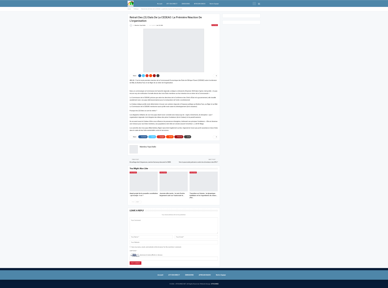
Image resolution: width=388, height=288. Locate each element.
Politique (214, 25)
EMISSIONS (186, 4)
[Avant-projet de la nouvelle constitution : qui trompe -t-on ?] (144, 181)
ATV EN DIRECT (172, 4)
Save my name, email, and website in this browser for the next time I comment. (156, 247)
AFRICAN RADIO (199, 4)
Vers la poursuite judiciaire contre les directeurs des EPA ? (198, 162)
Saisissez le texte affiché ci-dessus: (151, 255)
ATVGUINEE (215, 284)
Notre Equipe (214, 4)
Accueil (159, 4)
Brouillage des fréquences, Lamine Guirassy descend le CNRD (150, 162)
